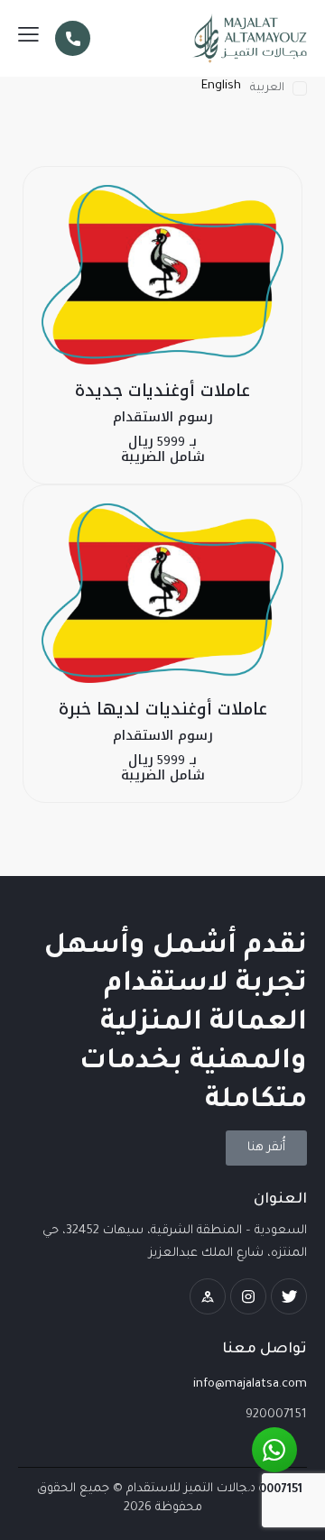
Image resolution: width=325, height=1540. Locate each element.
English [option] (221, 86)
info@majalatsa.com (250, 1384)
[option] (221, 86)
